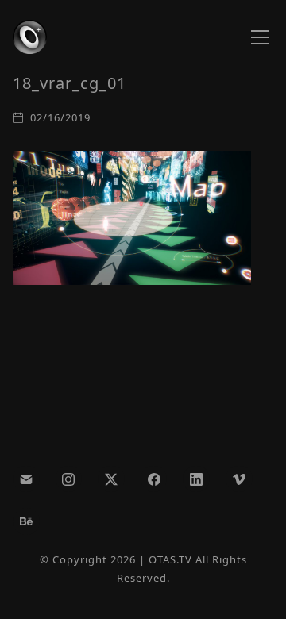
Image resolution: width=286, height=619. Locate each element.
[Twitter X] (111, 479)
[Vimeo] (239, 479)
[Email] (26, 479)
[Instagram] (69, 479)
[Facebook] (154, 479)
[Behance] (26, 521)
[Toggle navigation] (260, 37)
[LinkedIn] (196, 479)
